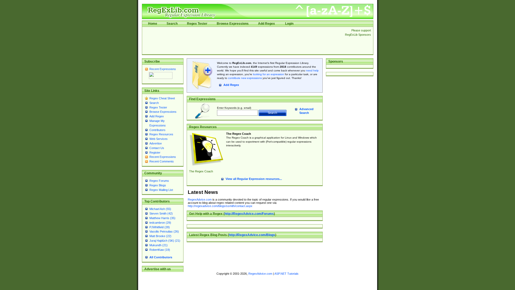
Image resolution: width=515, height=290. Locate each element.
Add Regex (266, 24)
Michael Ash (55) (160, 209)
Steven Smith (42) (161, 213)
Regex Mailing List (161, 189)
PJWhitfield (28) (159, 227)
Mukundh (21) (158, 245)
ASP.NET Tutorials (286, 273)
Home (152, 24)
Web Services (158, 138)
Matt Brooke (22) (160, 236)
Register (154, 152)
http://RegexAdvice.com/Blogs (252, 235)
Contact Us (156, 148)
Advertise (155, 143)
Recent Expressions (162, 69)
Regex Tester (197, 24)
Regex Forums (159, 180)
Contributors (157, 130)
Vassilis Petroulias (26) (164, 231)
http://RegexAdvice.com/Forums (249, 214)
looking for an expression (268, 74)
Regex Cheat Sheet (162, 98)
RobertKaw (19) (159, 249)
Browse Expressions (233, 24)
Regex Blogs (157, 185)
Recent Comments (161, 161)
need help (312, 70)
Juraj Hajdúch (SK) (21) (164, 240)
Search (172, 24)
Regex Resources (161, 134)
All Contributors (160, 257)
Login (289, 24)
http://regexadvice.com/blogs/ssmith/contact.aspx (220, 206)
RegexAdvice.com (200, 199)
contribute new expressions (245, 78)
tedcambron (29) (160, 222)
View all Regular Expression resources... (254, 178)
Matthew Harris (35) (162, 218)
